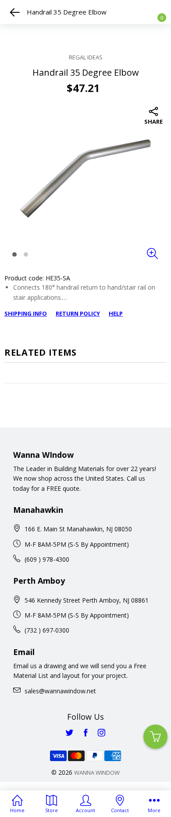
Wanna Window (97, 773)
